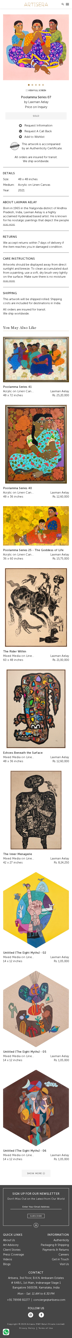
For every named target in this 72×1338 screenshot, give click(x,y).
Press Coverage (13, 1254)
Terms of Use (46, 1328)
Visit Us (64, 1264)
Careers (64, 1254)
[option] (36, 47)
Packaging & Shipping (55, 1245)
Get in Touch (60, 1259)
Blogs (7, 1264)
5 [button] (43, 85)
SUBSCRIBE (36, 1216)
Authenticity (61, 1240)
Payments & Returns (55, 1249)
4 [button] (39, 85)
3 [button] (36, 85)
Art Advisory (10, 1245)
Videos (7, 1259)
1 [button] (29, 85)
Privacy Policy (27, 1328)
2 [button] (32, 85)
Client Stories (12, 1249)
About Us (9, 1240)
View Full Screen (37, 90)
